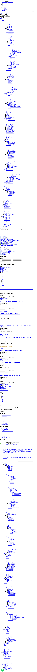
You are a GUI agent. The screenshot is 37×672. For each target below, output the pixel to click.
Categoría (2, 270)
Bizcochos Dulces (13, 509)
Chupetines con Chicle (12, 604)
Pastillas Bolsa (10, 590)
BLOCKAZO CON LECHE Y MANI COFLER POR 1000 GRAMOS (16, 289)
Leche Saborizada (13, 619)
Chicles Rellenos (11, 599)
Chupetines (8, 601)
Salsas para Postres (13, 532)
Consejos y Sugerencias (6, 437)
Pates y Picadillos (11, 519)
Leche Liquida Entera (13, 615)
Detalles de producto (4, 298)
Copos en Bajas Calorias (14, 502)
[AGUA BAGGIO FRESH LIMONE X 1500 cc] (10, 373)
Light (5, 645)
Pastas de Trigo (10, 513)
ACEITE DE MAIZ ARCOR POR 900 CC (10, 314)
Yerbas (9, 481)
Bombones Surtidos (11, 566)
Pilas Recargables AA (11, 639)
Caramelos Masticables (12, 593)
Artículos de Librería (7, 628)
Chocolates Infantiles (9, 571)
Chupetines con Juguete (12, 605)
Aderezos (7, 471)
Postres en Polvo (13, 529)
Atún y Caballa (10, 518)
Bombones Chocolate (11, 562)
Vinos (9, 541)
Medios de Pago (5, 424)
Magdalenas (10, 510)
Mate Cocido (12, 483)
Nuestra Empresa (5, 652)
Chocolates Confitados (10, 569)
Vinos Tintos (12, 543)
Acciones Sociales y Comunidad (7, 431)
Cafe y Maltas (10, 475)
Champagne (10, 545)
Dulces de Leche (13, 489)
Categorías (4, 463)
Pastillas (7, 588)
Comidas (9, 527)
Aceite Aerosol (10, 468)
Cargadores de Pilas (9, 641)
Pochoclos (8, 559)
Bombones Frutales (11, 563)
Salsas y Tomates (11, 520)
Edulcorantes (12, 486)
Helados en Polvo (15, 531)
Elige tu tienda (4, 647)
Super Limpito (4, 423)
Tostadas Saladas (13, 505)
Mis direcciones (5, 417)
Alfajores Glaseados (11, 585)
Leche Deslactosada (13, 618)
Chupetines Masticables (12, 603)
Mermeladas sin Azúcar (16, 494)
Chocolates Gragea (9, 570)
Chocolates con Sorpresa (10, 572)
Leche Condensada (9, 623)
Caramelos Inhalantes (11, 596)
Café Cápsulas (12, 479)
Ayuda (3, 659)
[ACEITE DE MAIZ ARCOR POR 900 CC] (4, 311)
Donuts (9, 511)
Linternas (7, 642)
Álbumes (7, 631)
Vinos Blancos (12, 542)
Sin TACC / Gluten (7, 644)
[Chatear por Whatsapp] (2, 670)
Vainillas (7, 581)
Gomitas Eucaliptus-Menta (12, 609)
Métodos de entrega (7, 661)
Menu (2, 228)
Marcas (5, 655)
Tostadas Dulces (13, 504)
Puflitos (7, 558)
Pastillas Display (11, 589)
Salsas (11, 521)
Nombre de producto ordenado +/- (6, 267)
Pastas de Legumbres (12, 514)
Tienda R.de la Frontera (8, 651)
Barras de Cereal (9, 606)
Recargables (8, 638)
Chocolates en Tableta (10, 568)
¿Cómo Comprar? (5, 421)
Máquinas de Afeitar (9, 625)
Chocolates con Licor (9, 574)
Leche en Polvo (10, 620)
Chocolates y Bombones (8, 560)
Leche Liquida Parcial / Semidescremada (17, 617)
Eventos (3, 435)
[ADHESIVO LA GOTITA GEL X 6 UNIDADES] (1, 348)
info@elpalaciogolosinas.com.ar (11, 444)
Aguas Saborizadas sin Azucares (15, 549)
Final (3, 285)
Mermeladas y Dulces (11, 488)
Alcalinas (7, 633)
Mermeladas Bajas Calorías (16, 493)
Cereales (9, 498)
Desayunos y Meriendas (10, 474)
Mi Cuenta (4, 7)
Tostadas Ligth (12, 506)
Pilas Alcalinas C (11, 635)
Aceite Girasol (10, 466)
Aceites (7, 465)
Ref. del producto (3, 269)
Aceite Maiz (10, 470)
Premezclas (10, 525)
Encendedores (6, 643)
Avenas (11, 500)
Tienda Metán (6, 649)
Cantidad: (2, 295)
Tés (8, 484)
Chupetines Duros (11, 602)
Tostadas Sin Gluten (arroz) (14, 507)
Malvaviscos (8, 610)
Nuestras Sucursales (5, 430)
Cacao (9, 487)
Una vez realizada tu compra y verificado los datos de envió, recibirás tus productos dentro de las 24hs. (17, 452)
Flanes (13, 530)
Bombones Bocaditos (11, 565)
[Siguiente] (2, 284)
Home (3, 232)
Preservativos (8, 627)
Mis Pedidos (4, 416)
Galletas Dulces (9, 579)
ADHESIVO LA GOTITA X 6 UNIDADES (10, 362)
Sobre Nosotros (5, 428)
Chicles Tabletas (11, 598)
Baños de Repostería (13, 534)
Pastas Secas (8, 512)
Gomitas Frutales (11, 608)
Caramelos (8, 591)
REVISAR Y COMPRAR (4, 18)
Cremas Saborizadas (9, 612)
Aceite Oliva (10, 467)
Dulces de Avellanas (13, 497)
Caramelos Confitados (12, 594)
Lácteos (5, 611)
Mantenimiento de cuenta (6, 415)
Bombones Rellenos (11, 564)
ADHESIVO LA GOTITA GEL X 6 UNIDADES (11, 350)
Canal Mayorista (7, 658)
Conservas (8, 515)
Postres (9, 528)
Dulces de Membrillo (13, 490)
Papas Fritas (8, 554)
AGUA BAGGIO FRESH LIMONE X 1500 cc (11, 375)
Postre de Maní (8, 587)
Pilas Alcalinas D (11, 636)
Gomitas (7, 607)
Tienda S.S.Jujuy (7, 648)
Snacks (5, 553)
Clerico (11, 540)
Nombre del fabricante (4, 271)
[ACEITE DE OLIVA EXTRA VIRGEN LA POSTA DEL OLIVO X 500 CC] (1, 335)
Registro (3, 10)
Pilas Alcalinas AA (11, 634)
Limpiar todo (2, 261)
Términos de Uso (7, 9)
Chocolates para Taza (10, 575)
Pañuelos (7, 626)
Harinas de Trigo (11, 523)
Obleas (7, 582)
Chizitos (7, 557)
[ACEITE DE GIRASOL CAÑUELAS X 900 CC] (1, 299)
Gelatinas (11, 533)
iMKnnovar (7, 461)
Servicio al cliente (5, 429)
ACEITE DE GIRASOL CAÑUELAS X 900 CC (11, 301)
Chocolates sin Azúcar (10, 573)
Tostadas (9, 503)
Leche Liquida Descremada (14, 616)
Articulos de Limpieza (8, 646)
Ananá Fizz (12, 539)
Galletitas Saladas (9, 580)
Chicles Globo (10, 597)
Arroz (7, 473)
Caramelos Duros (11, 592)
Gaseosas (9, 550)
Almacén (5, 464)
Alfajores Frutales (11, 586)
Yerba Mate (12, 482)
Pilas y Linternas (7, 632)
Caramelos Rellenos (11, 595)
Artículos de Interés (5, 436)
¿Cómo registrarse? (5, 422)
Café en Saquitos (13, 478)
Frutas (9, 516)
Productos (6, 665)
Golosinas (5, 583)
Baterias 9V (10, 637)
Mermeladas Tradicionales (16, 495)
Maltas (11, 480)
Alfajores (7, 584)
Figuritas (7, 630)
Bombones (8, 561)
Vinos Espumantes (13, 544)
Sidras (9, 537)
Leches (7, 613)
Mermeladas (12, 492)
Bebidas (5, 535)
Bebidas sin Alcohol (9, 546)
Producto (2, 268)
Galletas (5, 578)
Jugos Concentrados (11, 552)
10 (2, 283)
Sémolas (9, 524)
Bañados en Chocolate (10, 567)
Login (5, 8)
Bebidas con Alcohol (9, 536)
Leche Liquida (10, 614)
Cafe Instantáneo (13, 477)
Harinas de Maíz (10, 522)
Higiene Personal (7, 624)
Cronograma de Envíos (8, 663)
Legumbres (10, 517)
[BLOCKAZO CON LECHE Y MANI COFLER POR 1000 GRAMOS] (2, 286)
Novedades (4, 664)
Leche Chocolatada (9, 622)
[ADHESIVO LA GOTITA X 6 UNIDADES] (1, 360)
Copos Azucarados (13, 501)
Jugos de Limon (10, 472)
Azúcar (11, 485)
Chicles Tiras (10, 600)
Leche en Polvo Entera (14, 621)
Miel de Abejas (12, 496)
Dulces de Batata (13, 491)
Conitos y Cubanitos (9, 577)
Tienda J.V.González (7, 650)
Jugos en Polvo (10, 551)
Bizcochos (10, 508)
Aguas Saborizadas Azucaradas (15, 548)
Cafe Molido (12, 476)
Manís (7, 556)
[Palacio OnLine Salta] (4, 13)
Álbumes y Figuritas (7, 629)
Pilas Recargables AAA (12, 640)
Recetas (5, 669)
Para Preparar (8, 526)
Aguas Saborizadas (11, 547)
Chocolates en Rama (9, 576)
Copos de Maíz (12, 499)
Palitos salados (8, 555)
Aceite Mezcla (10, 469)
